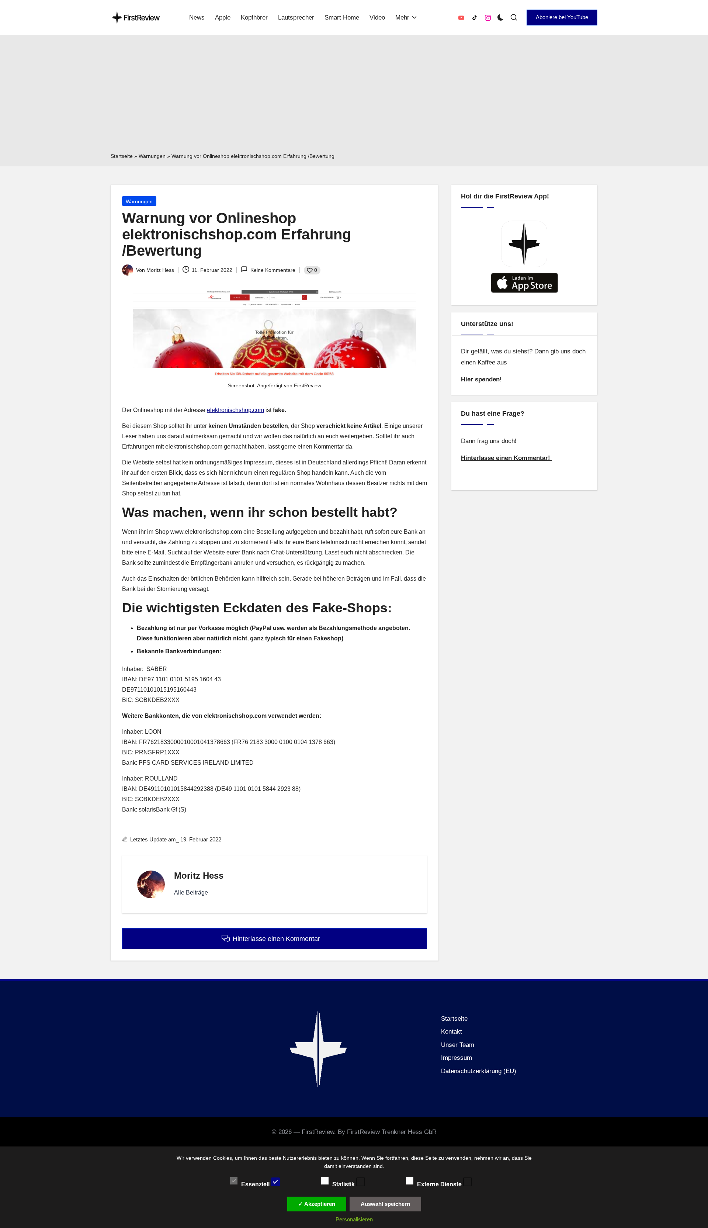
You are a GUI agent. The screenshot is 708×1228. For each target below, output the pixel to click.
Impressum (456, 1057)
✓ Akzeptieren (316, 1204)
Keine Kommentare (272, 270)
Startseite (122, 156)
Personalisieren (354, 1219)
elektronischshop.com (235, 410)
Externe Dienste (440, 1184)
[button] (562, 17)
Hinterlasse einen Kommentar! (506, 457)
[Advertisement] (354, 96)
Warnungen (152, 156)
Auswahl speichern (385, 1204)
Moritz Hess (198, 876)
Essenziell (256, 1184)
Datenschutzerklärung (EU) (478, 1071)
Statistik (344, 1184)
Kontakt (451, 1031)
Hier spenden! (481, 379)
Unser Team (457, 1044)
